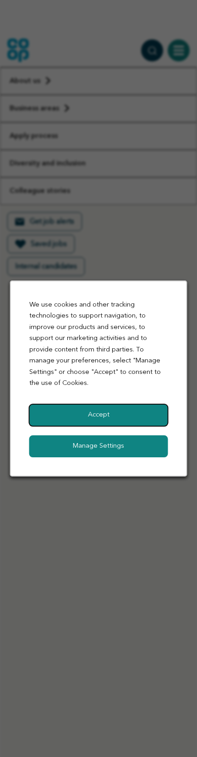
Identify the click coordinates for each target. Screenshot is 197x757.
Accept (98, 414)
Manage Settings (98, 446)
